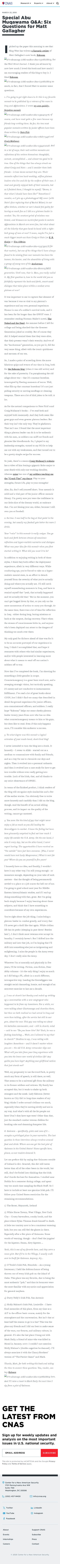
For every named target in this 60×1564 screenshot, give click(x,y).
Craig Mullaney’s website (41, 460)
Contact (35, 1544)
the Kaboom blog (16, 369)
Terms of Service (19, 1464)
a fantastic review (40, 50)
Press (34, 1539)
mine (15, 474)
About (6, 1530)
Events (6, 1534)
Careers (6, 1544)
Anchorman (37, 263)
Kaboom (41, 55)
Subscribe (49, 1453)
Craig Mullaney (11, 141)
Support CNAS (38, 1530)
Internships (8, 1539)
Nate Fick (25, 132)
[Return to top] (54, 1558)
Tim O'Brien (19, 241)
